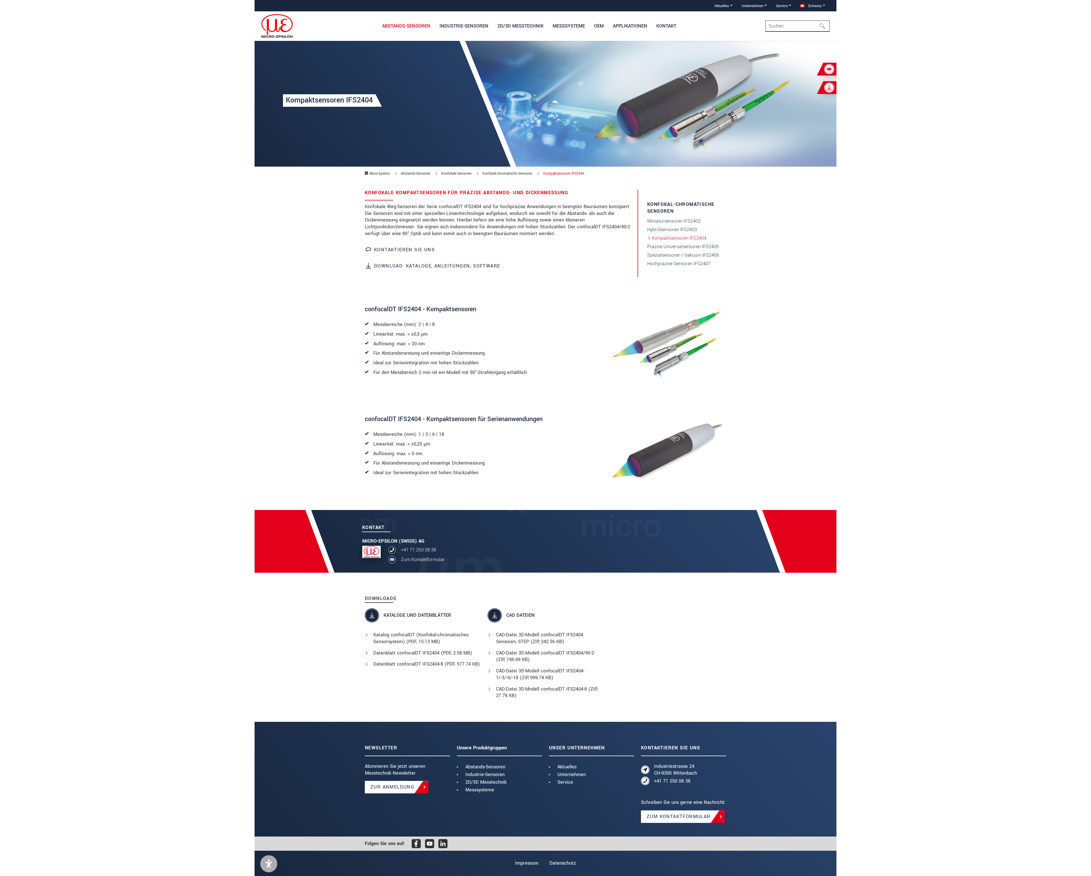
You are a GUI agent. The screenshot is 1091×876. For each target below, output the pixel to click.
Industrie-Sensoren (485, 774)
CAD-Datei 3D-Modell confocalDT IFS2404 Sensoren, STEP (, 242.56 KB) (539, 638)
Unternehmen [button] (752, 6)
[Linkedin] (442, 843)
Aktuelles (566, 767)
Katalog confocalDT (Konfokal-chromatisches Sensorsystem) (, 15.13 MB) (421, 638)
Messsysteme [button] (569, 26)
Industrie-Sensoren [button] (464, 26)
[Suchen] (824, 26)
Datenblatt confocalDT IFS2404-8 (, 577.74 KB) (426, 664)
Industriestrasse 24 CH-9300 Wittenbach (675, 769)
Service (565, 782)
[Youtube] (429, 843)
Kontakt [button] (666, 26)
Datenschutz (562, 863)
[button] (268, 863)
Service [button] (782, 6)
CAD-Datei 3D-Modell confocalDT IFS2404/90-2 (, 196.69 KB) (545, 656)
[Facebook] (416, 843)
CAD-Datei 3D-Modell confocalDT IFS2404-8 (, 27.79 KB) (546, 692)
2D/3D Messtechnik (486, 782)
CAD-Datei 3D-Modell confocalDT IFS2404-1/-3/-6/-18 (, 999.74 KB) (540, 674)
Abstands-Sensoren (485, 767)
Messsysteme (479, 790)
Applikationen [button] (630, 26)
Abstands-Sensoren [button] (406, 26)
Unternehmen (571, 774)
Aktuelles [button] (721, 6)
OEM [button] (599, 26)
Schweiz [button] (814, 6)
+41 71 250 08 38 (418, 550)
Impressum (526, 863)
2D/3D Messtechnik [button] (520, 26)
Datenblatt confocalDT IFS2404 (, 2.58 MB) (422, 653)
